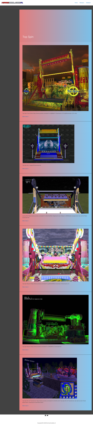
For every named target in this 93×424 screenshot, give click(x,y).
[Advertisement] (55, 22)
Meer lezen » (25, 116)
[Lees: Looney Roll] (55, 195)
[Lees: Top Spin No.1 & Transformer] (49, 378)
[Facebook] (45, 415)
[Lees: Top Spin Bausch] (55, 255)
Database (88, 2)
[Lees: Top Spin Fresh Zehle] (55, 78)
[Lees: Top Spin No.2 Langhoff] (48, 143)
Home (76, 2)
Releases (82, 2)
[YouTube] (47, 415)
